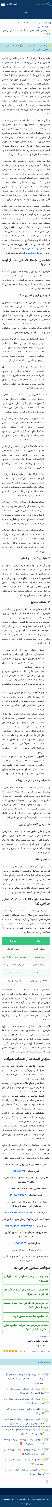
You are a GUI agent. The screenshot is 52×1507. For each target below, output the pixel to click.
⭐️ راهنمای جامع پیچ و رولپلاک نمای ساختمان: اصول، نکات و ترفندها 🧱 (23, 1452)
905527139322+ (18, 1195)
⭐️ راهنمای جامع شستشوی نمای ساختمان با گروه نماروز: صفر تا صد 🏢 (24, 1431)
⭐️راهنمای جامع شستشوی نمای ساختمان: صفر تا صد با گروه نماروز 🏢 (25, 1391)
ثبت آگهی (12, 4)
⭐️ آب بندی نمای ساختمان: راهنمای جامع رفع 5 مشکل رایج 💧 (24, 1472)
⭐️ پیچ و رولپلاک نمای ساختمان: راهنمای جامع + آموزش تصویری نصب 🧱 (23, 1441)
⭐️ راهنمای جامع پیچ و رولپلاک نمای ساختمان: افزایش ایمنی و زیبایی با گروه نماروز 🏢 (23, 1421)
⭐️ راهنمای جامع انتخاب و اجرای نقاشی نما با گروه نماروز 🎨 (24, 1462)
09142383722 (27, 1226)
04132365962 (12, 1226)
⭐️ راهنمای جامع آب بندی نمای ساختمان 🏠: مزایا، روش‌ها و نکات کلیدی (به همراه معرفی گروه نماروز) (24, 1379)
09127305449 (19, 1243)
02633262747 (26, 1212)
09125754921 (19, 1171)
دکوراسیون (18, 23)
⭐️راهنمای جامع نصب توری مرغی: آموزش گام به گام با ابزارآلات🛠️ (24, 1401)
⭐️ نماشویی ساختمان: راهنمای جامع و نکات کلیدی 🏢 (25, 1411)
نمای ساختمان (44, 26)
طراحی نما (44, 101)
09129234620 (11, 1212)
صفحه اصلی (31, 23)
